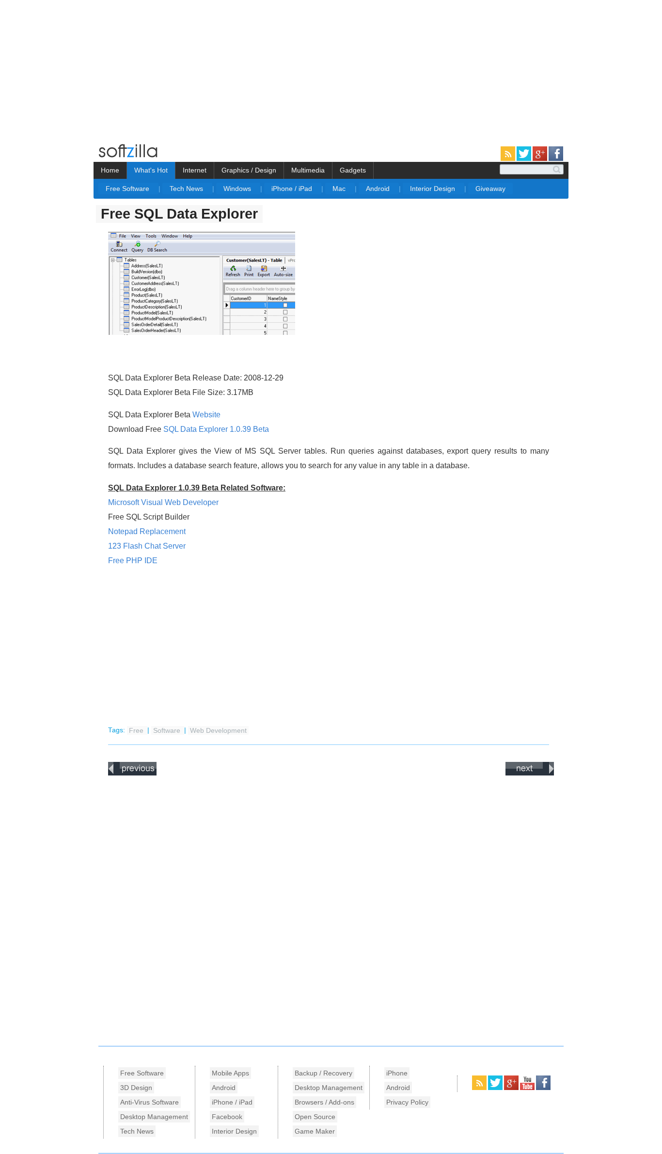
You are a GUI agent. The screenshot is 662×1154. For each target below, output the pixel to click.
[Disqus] (331, 908)
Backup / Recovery (323, 1073)
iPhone (397, 1073)
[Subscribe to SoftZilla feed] (509, 159)
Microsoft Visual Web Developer (163, 502)
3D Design (136, 1087)
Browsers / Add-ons (324, 1102)
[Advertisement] (81, 68)
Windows (238, 188)
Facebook (227, 1117)
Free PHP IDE (133, 560)
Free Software (128, 188)
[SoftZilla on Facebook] (543, 1088)
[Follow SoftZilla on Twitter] (525, 159)
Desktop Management (154, 1117)
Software (167, 730)
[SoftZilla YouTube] (528, 1088)
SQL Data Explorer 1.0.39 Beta (216, 429)
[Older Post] (529, 773)
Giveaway (490, 188)
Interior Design (433, 188)
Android (379, 188)
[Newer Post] (132, 773)
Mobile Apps (230, 1073)
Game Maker (315, 1131)
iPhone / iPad (292, 188)
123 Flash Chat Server (147, 546)
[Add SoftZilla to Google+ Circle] (541, 159)
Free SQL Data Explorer (179, 213)
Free (137, 730)
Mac (339, 188)
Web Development (218, 730)
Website (206, 415)
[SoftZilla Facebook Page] (556, 159)
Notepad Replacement (147, 531)
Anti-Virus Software (149, 1102)
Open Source (315, 1117)
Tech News (187, 188)
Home (110, 170)
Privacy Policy (407, 1102)
